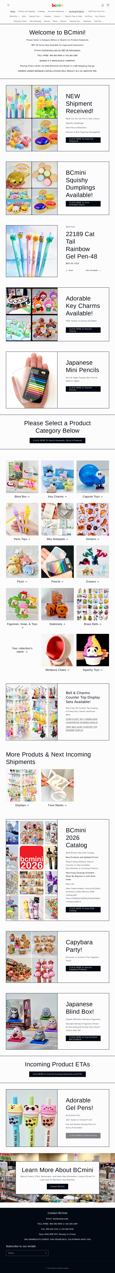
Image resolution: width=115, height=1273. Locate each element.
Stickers (91, 539)
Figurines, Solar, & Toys (22, 624)
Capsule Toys (91, 496)
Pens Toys (20, 539)
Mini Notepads (56, 539)
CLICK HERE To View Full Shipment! (81, 140)
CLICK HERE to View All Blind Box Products (83, 1038)
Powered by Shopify (62, 1268)
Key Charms (56, 496)
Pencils (56, 581)
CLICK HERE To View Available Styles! (79, 204)
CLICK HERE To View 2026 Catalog (81, 910)
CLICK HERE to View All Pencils (80, 389)
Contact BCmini (57, 1186)
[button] (8, 5)
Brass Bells (91, 624)
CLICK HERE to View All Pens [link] (83, 1135)
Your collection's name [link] (22, 650)
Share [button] (71, 270)
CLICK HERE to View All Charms (80, 330)
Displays (20, 805)
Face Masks (56, 805)
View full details (92, 270)
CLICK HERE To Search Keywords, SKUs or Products (57, 440)
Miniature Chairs (55, 669)
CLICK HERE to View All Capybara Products (80, 968)
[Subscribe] (45, 1253)
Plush (20, 581)
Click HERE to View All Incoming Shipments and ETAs (57, 1074)
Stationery (55, 624)
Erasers (91, 581)
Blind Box (21, 496)
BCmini (54, 1268)
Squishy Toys (91, 669)
